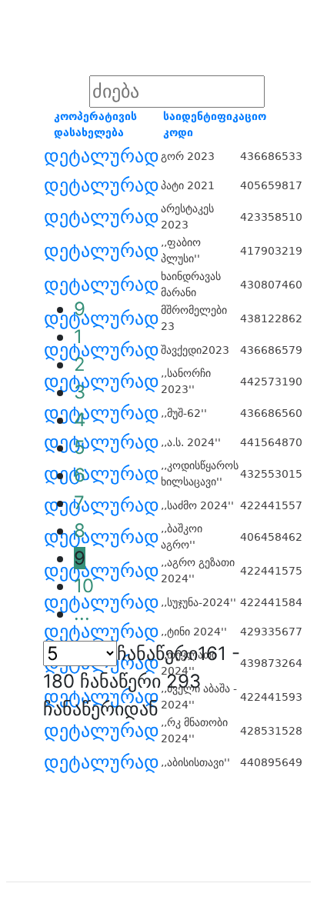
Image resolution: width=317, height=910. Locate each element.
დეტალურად (101, 156)
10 (84, 586)
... (82, 613)
